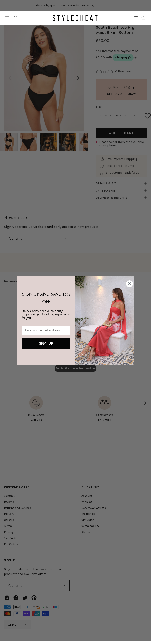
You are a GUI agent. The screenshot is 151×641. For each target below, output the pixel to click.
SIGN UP (46, 343)
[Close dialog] (129, 283)
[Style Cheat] (75, 18)
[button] (15, 18)
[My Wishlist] (136, 17)
